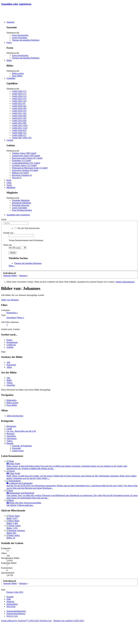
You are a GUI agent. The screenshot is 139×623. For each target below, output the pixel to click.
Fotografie (16, 448)
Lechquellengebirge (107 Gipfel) (26, 163)
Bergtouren (11, 426)
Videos (9, 383)
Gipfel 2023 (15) (19, 98)
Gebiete (10, 140)
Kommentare (12, 342)
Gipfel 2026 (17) (19, 91)
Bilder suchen (18, 73)
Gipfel (9, 428)
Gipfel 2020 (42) (19, 106)
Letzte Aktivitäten (19, 37)
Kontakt (10, 597)
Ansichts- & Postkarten (22, 446)
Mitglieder (11, 187)
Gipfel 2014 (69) (19, 120)
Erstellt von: (8, 233)
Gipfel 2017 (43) (19, 113)
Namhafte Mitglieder (21, 200)
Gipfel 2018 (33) (19, 111)
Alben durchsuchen (15, 416)
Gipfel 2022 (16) (19, 101)
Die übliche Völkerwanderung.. (20, 505)
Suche (9, 185)
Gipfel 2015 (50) (19, 118)
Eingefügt (11, 385)
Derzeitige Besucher (20, 205)
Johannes (21, 530)
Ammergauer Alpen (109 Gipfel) (26, 155)
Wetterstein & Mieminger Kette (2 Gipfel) (30, 168)
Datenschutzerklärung (16, 613)
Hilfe (9, 599)
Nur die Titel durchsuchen (28, 228)
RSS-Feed (11, 606)
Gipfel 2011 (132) (19, 128)
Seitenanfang (12, 604)
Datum (9, 340)
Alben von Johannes (10, 300)
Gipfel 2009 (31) (19, 133)
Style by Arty (12, 616)
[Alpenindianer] (14, 481)
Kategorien (12, 313)
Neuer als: (7, 245)
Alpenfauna (12, 438)
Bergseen (11, 433)
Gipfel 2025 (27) (19, 93)
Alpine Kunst (17, 451)
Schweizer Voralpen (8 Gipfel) (25, 170)
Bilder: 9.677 (12, 518)
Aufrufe (10, 347)
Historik (10, 443)
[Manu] (10, 500)
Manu (16, 521)
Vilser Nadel (14, 463)
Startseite (10, 22)
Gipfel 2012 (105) (19, 125)
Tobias (18, 525)
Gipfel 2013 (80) (19, 123)
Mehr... (12, 266)
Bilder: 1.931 (12, 528)
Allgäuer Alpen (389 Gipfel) (24, 153)
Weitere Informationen (125, 282)
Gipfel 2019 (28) (19, 108)
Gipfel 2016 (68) (19, 115)
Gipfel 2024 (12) (19, 96)
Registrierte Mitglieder (21, 203)
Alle (8, 362)
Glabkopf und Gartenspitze (21, 483)
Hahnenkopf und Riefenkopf (21, 493)
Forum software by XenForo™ (26, 620)
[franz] (10, 490)
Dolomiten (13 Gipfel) (21, 160)
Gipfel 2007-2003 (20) (21, 138)
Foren (9, 42)
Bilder (9, 60)
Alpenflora (11, 436)
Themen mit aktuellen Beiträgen (25, 40)
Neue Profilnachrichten (22, 210)
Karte (9, 180)
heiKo (17, 535)
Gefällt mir (11, 345)
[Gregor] (11, 471)
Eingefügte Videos (15, 317)
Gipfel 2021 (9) (18, 103)
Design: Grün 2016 (15, 592)
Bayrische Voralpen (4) (22, 175)
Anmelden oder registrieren (16, 4)
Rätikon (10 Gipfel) (20, 173)
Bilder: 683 (11, 533)
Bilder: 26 (11, 538)
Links (9, 182)
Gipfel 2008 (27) (19, 135)
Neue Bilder (17, 76)
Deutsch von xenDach (68, 620)
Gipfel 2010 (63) (19, 130)
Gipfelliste (11, 78)
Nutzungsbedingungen (16, 611)
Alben (9, 367)
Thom (17, 516)
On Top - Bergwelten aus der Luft (21, 431)
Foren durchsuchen (20, 35)
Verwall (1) (17, 177)
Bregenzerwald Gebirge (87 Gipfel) (27, 158)
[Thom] (10, 461)
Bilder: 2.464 (12, 523)
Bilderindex (12, 400)
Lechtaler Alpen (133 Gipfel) (24, 165)
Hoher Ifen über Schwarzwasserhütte (25, 503)
